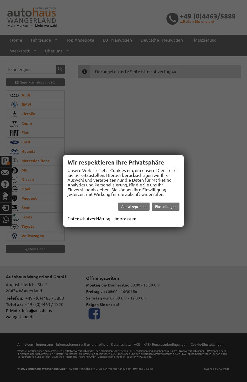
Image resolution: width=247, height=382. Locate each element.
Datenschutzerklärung (89, 218)
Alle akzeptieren (133, 207)
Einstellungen (165, 207)
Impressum (126, 218)
